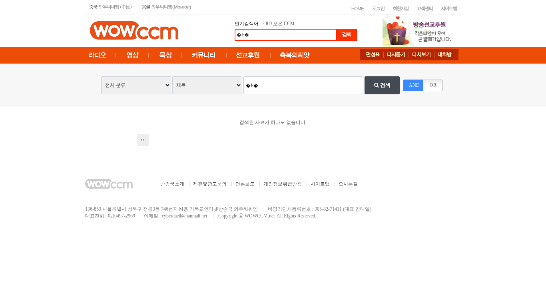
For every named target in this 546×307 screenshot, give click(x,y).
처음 (143, 140)
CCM (289, 23)
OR (433, 85)
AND (414, 85)
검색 (385, 85)
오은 (278, 23)
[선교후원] (419, 30)
